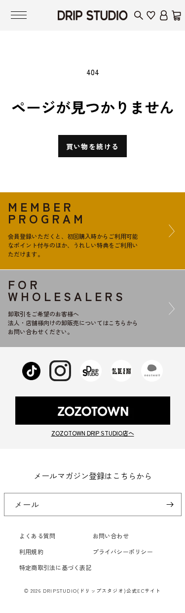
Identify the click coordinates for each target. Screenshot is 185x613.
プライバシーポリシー (123, 551)
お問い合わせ (111, 535)
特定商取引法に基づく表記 (55, 567)
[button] (19, 15)
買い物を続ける (92, 146)
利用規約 (31, 551)
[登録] (170, 504)
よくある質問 (37, 535)
